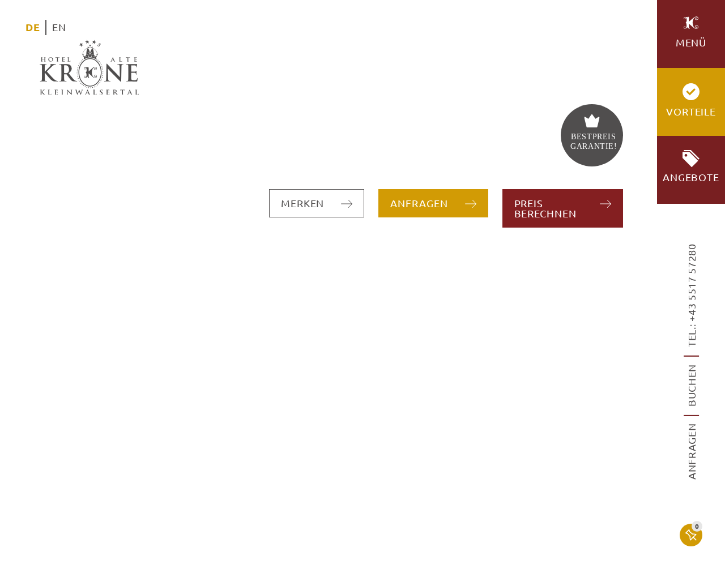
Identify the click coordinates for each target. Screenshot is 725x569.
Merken (302, 203)
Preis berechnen (545, 208)
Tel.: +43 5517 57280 (691, 295)
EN (59, 27)
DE (32, 26)
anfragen (691, 451)
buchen (691, 385)
